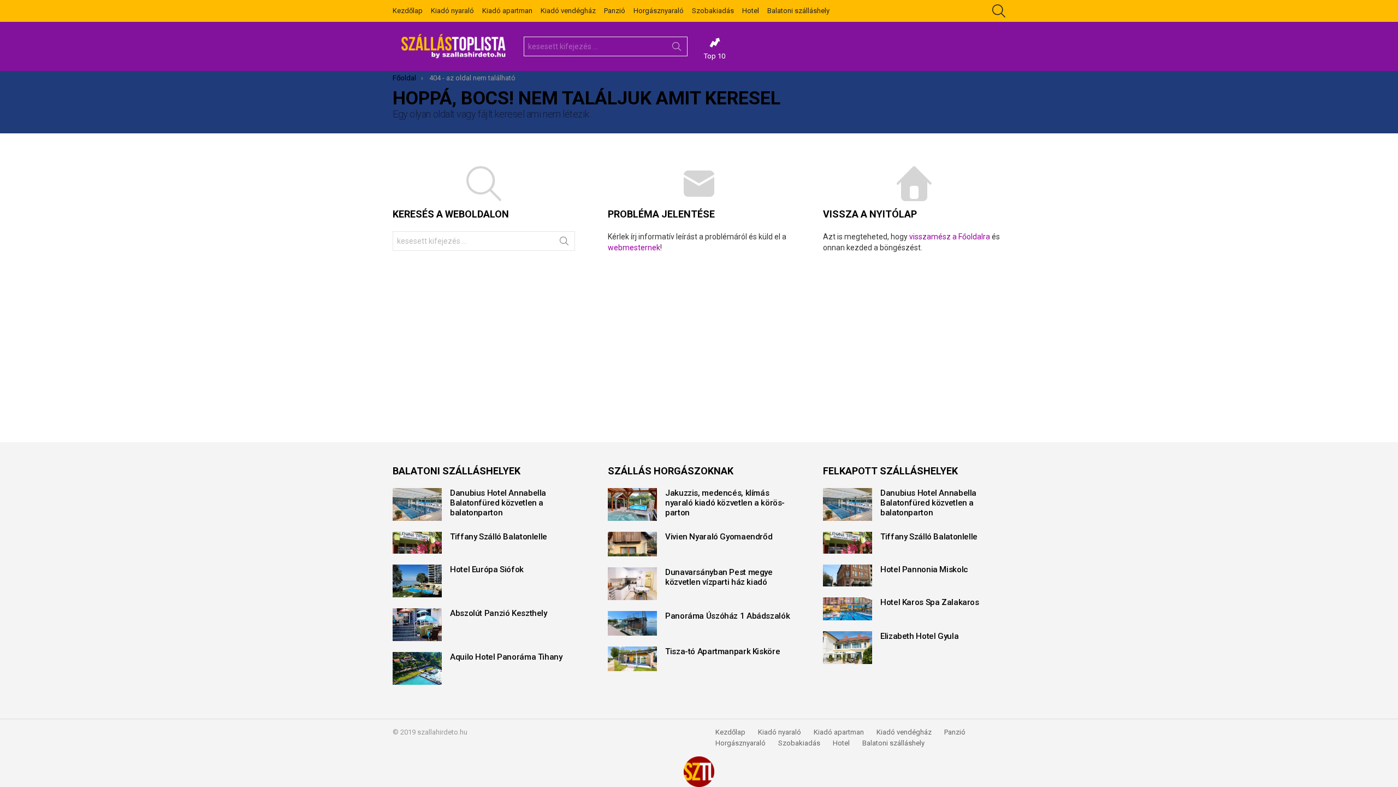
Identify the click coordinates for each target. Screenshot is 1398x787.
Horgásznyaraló (658, 11)
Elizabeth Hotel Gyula (919, 636)
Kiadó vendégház (568, 11)
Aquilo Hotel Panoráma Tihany (506, 657)
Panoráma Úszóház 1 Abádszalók (727, 616)
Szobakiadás (713, 11)
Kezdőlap (408, 11)
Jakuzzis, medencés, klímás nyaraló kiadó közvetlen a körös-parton (725, 503)
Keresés (677, 49)
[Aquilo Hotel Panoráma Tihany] (417, 668)
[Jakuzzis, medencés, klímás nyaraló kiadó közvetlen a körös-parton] (632, 504)
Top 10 (714, 56)
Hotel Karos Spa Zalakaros (929, 602)
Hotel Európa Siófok (487, 569)
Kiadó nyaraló (452, 11)
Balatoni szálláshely (798, 11)
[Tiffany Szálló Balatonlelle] (417, 543)
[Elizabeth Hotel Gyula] (847, 647)
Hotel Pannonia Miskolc (924, 569)
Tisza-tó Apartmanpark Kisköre (722, 651)
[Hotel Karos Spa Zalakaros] (847, 608)
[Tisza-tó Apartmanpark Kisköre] (632, 659)
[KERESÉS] (998, 11)
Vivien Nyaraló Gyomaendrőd (718, 537)
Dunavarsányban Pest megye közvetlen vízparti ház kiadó (719, 577)
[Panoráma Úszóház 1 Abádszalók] (632, 623)
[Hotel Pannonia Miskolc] (847, 575)
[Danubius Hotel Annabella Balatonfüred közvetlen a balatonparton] (417, 504)
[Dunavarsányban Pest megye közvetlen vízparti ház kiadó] (632, 583)
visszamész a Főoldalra (949, 236)
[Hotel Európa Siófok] (417, 581)
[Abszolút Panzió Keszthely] (417, 624)
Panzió (614, 11)
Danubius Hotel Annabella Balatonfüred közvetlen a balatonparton (498, 503)
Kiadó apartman (507, 11)
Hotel (750, 11)
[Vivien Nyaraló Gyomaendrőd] (632, 544)
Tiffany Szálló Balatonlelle (498, 537)
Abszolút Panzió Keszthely (498, 613)
